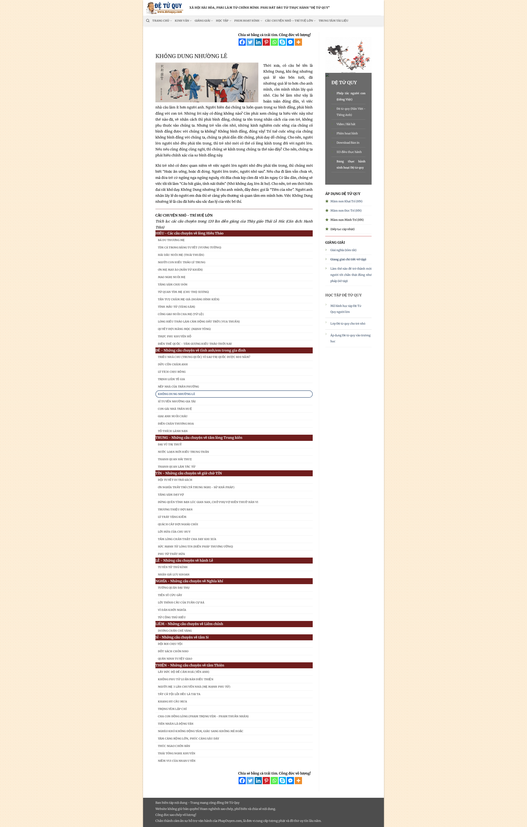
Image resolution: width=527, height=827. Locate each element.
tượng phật (277, 821)
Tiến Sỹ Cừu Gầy (170, 595)
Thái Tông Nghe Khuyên (176, 753)
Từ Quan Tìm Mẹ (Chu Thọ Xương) (183, 292)
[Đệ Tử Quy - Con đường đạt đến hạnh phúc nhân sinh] (164, 8)
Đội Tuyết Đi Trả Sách (175, 480)
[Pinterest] (266, 42)
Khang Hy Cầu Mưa (172, 701)
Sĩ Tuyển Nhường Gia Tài (177, 401)
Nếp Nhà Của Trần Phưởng (178, 386)
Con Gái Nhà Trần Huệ (175, 409)
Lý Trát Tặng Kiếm (172, 517)
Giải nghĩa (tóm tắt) (343, 250)
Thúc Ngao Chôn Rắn (174, 746)
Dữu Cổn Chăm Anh (173, 364)
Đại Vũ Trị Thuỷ (170, 444)
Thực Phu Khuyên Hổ (174, 336)
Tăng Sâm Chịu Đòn (172, 284)
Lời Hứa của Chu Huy (174, 531)
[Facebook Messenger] (290, 42)
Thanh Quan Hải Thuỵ (175, 459)
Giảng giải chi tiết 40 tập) (348, 259)
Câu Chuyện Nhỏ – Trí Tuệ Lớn (289, 20)
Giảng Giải (202, 20)
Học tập (222, 20)
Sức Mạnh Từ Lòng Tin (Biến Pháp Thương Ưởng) (195, 546)
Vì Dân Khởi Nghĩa (172, 610)
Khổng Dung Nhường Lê (176, 394)
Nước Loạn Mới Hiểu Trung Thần (183, 452)
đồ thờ (294, 821)
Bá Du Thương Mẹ (171, 240)
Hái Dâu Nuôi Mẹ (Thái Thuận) (181, 255)
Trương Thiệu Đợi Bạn (175, 509)
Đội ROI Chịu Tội (170, 644)
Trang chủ (160, 20)
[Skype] (282, 42)
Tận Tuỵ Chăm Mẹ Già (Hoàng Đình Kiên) (189, 299)
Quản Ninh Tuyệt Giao (175, 658)
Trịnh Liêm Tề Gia (171, 379)
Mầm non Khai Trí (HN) (346, 201)
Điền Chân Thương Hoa (176, 423)
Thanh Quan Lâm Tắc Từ (176, 466)
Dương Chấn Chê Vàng (175, 630)
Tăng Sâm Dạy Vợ (171, 494)
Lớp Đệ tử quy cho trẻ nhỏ (348, 323)
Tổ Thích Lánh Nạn (173, 431)
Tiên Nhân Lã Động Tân (175, 724)
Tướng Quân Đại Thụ (174, 587)
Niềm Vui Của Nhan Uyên (177, 761)
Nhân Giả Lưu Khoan (174, 574)
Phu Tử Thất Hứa (171, 554)
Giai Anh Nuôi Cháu (173, 416)
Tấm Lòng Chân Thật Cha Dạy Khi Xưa (187, 539)
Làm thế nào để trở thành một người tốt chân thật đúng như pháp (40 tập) (351, 275)
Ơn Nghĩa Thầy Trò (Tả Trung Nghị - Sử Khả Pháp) (196, 487)
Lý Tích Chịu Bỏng (171, 372)
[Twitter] (250, 42)
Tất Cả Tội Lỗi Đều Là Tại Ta (179, 694)
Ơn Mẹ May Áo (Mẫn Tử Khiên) (180, 269)
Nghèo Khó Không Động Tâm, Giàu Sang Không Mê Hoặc (201, 731)
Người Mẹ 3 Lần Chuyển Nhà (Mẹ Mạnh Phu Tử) (194, 686)
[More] (298, 42)
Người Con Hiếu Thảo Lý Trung (181, 262)
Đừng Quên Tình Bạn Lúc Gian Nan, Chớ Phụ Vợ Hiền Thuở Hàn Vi (208, 502)
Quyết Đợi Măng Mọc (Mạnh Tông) (184, 329)
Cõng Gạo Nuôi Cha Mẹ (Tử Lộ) (181, 314)
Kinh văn (182, 20)
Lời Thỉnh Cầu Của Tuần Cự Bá (181, 602)
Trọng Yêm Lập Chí (172, 709)
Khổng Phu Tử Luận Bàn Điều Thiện (185, 679)
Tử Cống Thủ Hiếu (172, 617)
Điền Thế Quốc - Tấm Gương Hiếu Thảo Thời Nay (195, 344)
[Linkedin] (258, 42)
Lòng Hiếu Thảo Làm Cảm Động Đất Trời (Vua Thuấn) (199, 321)
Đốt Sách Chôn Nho (173, 651)
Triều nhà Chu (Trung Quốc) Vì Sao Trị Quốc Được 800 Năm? (204, 357)
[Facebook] (242, 42)
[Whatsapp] (274, 42)
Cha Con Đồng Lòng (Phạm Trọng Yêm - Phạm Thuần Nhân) (203, 716)
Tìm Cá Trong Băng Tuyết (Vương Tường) (190, 247)
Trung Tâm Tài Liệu (334, 20)
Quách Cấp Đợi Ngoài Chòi (178, 524)
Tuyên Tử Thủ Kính (173, 567)
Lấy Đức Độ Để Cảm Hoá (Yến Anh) (184, 672)
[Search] (147, 21)
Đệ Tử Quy (232, 803)
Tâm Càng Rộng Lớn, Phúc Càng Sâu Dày (188, 738)
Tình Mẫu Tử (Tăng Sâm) (176, 307)
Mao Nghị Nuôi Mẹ (171, 277)
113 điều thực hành (349, 152)
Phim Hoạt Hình (247, 20)
